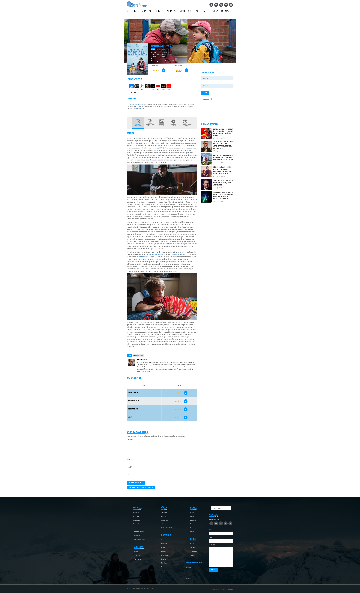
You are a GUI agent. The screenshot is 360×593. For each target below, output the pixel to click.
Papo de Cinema (135, 588)
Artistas (185, 11)
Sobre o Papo (216, 589)
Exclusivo (135, 528)
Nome (129, 459)
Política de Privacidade (227, 589)
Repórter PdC (164, 520)
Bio (130, 355)
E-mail (129, 467)
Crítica (138, 125)
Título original (155, 54)
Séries (171, 11)
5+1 (162, 540)
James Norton (140, 108)
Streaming (193, 528)
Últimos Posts (139, 355)
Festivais (163, 551)
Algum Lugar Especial (161, 46)
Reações (188, 579)
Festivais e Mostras (138, 532)
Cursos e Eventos (137, 524)
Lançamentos (136, 536)
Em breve (192, 516)
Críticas (192, 512)
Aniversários (137, 559)
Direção (153, 52)
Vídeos (146, 11)
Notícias (132, 11)
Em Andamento (194, 551)
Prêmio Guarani (221, 11)
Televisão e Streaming (139, 539)
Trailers (162, 524)
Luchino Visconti (157, 145)
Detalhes (150, 125)
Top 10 (163, 571)
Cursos (163, 547)
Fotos (161, 125)
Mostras (163, 559)
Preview (163, 567)
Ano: (152, 59)
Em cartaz (193, 520)
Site (128, 475)
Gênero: (153, 57)
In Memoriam (164, 555)
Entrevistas (137, 555)
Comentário (131, 439)
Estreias (192, 524)
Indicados (188, 571)
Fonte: (129, 92)
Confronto (164, 543)
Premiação (188, 575)
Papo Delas (164, 563)
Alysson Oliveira (134, 401)
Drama (163, 57)
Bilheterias (136, 516)
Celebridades (136, 520)
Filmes (158, 11)
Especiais (201, 11)
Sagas (192, 532)
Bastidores (136, 512)
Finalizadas (193, 547)
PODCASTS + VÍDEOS (166, 528)
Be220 (152, 588)
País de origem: (155, 61)
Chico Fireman (133, 409)
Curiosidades (185, 125)
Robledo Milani (142, 359)
